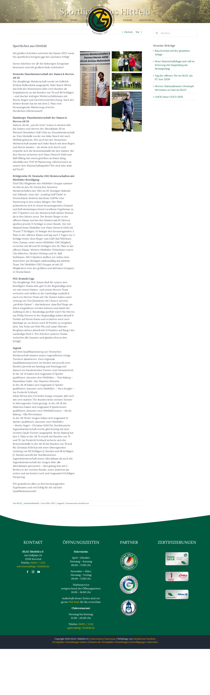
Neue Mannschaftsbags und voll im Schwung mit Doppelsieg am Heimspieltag (174, 65)
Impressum (110, 638)
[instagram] (33, 572)
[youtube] (38, 572)
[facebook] (27, 572)
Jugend (60, 503)
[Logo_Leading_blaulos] (129, 553)
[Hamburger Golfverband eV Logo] (129, 600)
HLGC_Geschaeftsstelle (28, 503)
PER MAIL (74, 601)
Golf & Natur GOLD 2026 (169, 96)
